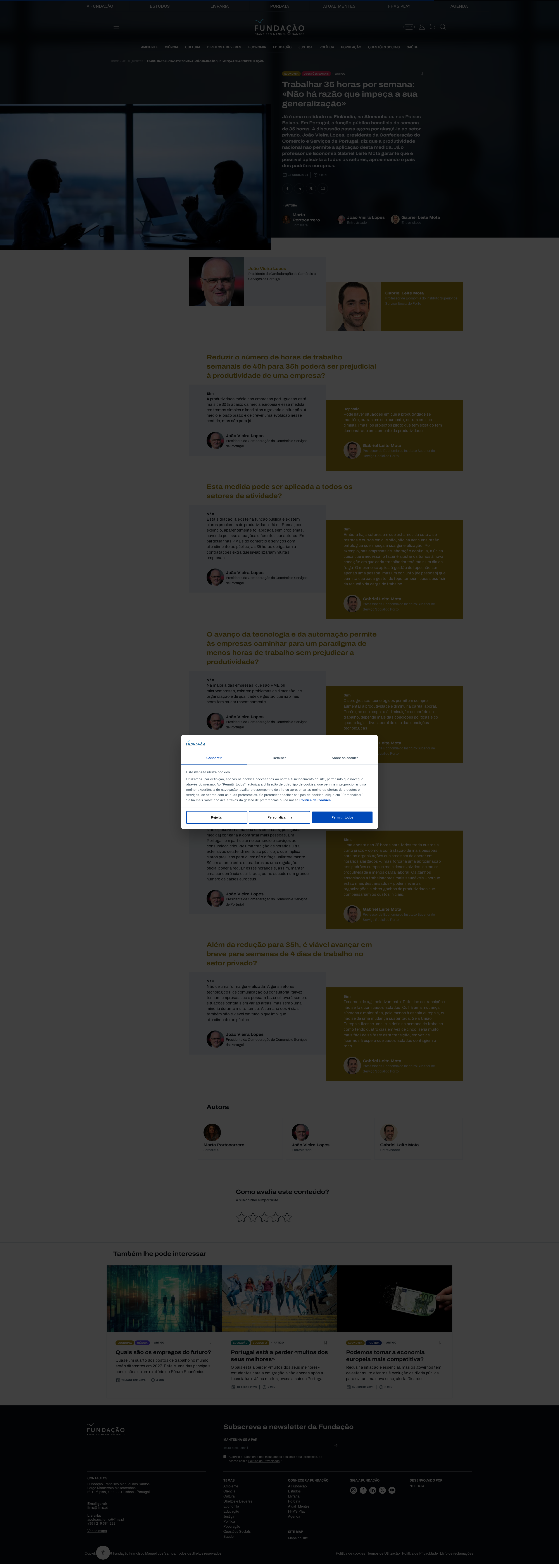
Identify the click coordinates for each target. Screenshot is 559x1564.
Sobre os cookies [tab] (345, 758)
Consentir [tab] (214, 758)
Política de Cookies (315, 800)
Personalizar (277, 817)
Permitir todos (342, 817)
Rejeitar (217, 817)
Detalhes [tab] (279, 758)
